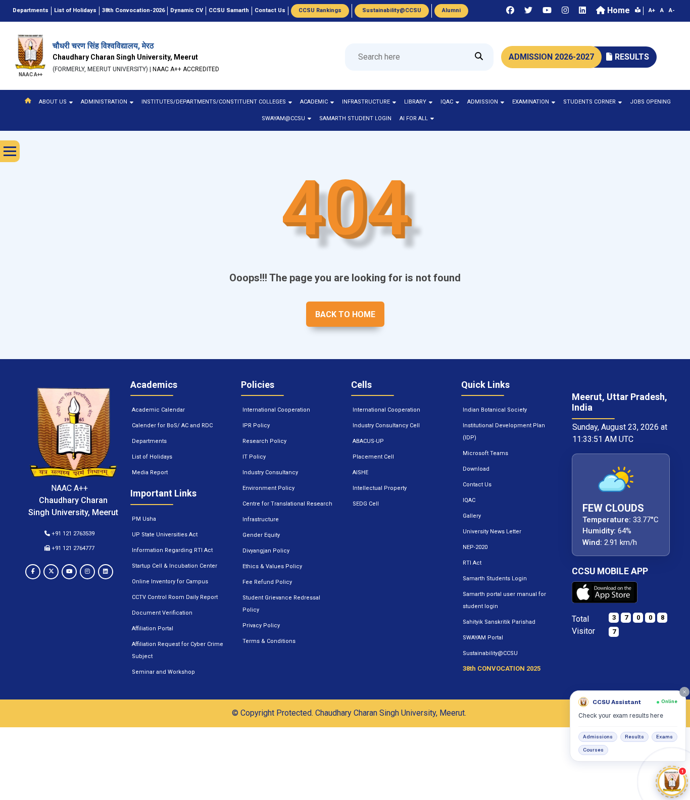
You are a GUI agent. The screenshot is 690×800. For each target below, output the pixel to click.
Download (476, 469)
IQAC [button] (446, 101)
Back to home (345, 314)
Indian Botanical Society (495, 410)
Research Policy (264, 441)
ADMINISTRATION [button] (104, 101)
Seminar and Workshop (163, 672)
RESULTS (632, 57)
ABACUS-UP (368, 441)
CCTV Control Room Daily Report (175, 597)
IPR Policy (256, 425)
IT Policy (254, 457)
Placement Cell (373, 457)
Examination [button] (530, 101)
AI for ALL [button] (414, 118)
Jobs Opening (650, 101)
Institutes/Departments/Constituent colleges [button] (213, 101)
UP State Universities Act (165, 534)
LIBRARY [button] (415, 101)
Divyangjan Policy (265, 550)
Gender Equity (261, 535)
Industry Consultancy (270, 472)
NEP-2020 (475, 547)
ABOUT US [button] (53, 101)
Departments (149, 441)
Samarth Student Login (355, 118)
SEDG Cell (366, 504)
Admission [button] (482, 101)
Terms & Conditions (268, 641)
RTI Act (472, 563)
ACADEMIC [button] (314, 101)
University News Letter (492, 531)
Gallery (472, 516)
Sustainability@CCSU (490, 653)
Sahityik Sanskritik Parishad (499, 622)
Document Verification (162, 613)
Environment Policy (268, 488)
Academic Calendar (158, 410)
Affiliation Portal (152, 628)
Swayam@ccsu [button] (283, 118)
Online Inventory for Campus (170, 581)
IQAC (469, 500)
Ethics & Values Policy (272, 566)
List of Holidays (152, 457)
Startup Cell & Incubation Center (174, 566)
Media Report (150, 472)
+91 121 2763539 (72, 533)
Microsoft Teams (485, 453)
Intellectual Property (380, 488)
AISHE (360, 472)
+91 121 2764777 (72, 548)
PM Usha (144, 519)
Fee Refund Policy (267, 582)
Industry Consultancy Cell (386, 425)
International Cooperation (276, 410)
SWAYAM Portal (483, 637)
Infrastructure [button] (366, 101)
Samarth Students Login (495, 578)
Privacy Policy (261, 625)
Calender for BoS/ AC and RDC (172, 425)
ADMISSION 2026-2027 (551, 57)
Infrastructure (260, 519)
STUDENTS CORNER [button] (589, 101)
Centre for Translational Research (287, 504)
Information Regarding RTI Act (172, 550)
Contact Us (477, 484)
